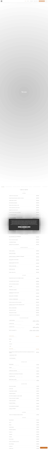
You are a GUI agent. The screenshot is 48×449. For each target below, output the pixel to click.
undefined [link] (24, 228)
